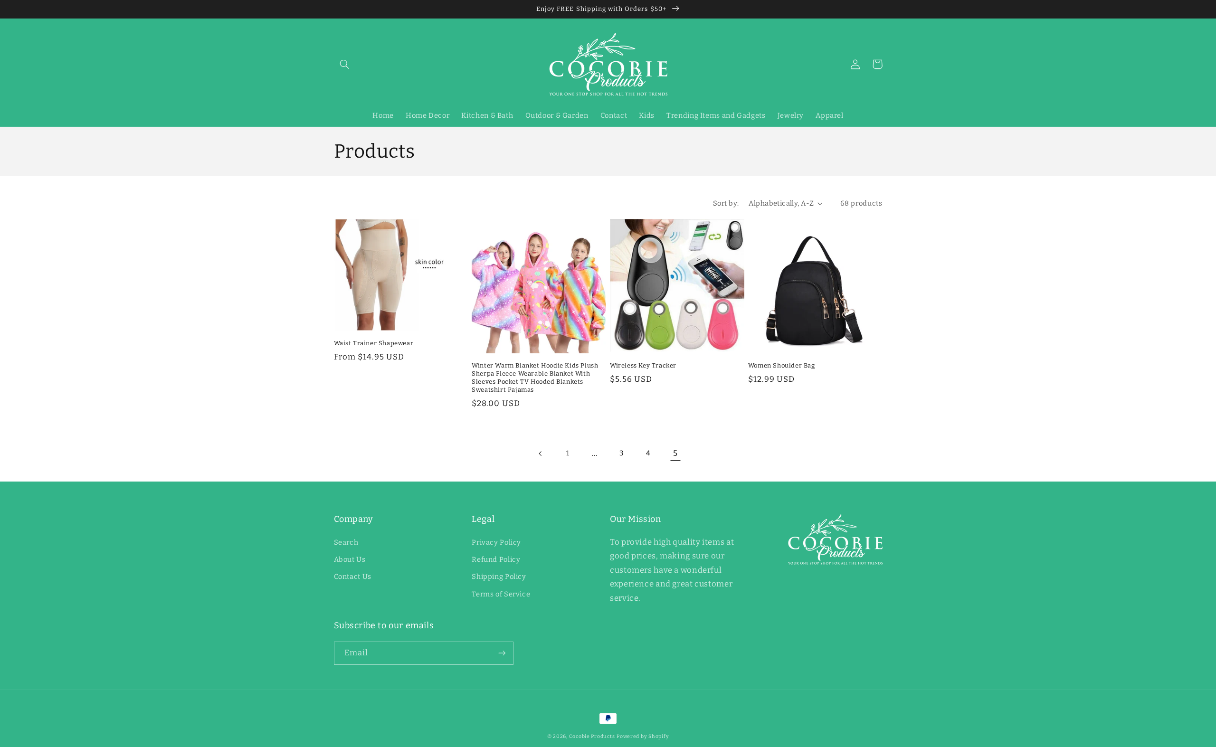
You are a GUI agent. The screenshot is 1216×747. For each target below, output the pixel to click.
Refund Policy (496, 559)
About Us (350, 559)
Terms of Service (501, 594)
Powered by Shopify (643, 736)
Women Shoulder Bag (781, 365)
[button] (345, 64)
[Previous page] (540, 453)
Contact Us (352, 576)
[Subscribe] (502, 653)
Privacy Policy (496, 542)
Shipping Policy (499, 576)
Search (346, 542)
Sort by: (726, 203)
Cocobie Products (592, 736)
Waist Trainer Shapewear (374, 343)
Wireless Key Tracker (643, 365)
